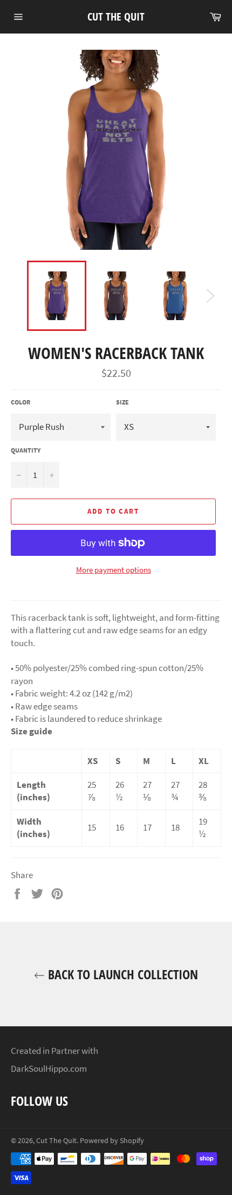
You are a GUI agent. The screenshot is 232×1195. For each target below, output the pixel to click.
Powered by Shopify (112, 1140)
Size (122, 402)
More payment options (113, 570)
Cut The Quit (116, 16)
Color (20, 402)
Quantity (25, 450)
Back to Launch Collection (121, 974)
